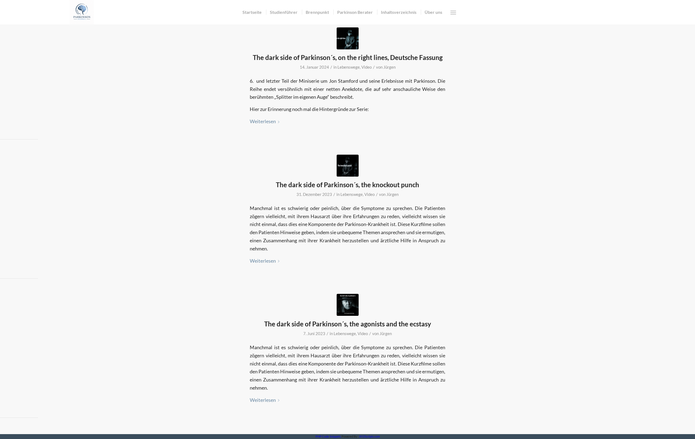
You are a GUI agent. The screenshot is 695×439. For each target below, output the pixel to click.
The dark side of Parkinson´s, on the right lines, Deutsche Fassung (348, 57)
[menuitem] (252, 12)
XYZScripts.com (369, 436)
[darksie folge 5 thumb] (348, 166)
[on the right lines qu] (348, 38)
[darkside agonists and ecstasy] (348, 305)
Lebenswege (348, 67)
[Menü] (453, 12)
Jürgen (389, 67)
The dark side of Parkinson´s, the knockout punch (347, 185)
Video (366, 67)
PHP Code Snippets (328, 436)
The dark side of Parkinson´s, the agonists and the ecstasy (347, 324)
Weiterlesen (263, 121)
